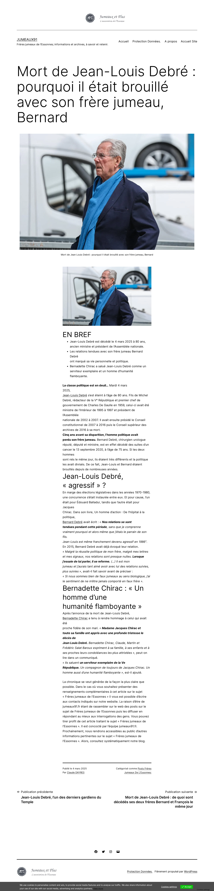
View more (98, 888)
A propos (171, 41)
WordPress (190, 871)
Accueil (124, 41)
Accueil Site (189, 41)
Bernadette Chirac (75, 618)
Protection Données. (146, 41)
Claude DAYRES (75, 772)
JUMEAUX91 (27, 39)
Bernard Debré (73, 522)
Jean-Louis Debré (75, 395)
